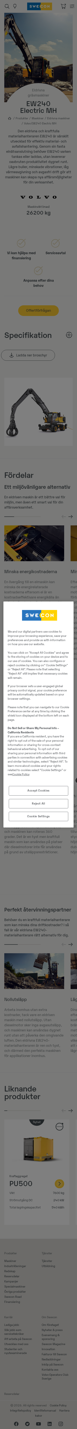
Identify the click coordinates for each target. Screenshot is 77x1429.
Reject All (38, 803)
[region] (38, 714)
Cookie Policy (21, 774)
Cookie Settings (38, 816)
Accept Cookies (38, 790)
